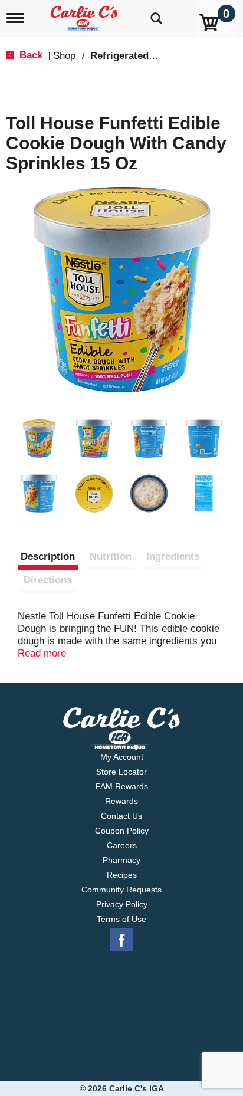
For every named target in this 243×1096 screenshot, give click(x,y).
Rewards (121, 801)
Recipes (122, 875)
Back (29, 55)
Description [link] (48, 556)
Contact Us (121, 816)
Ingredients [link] (172, 556)
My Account (121, 757)
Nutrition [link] (111, 556)
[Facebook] (121, 940)
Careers (122, 845)
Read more (42, 653)
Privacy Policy (121, 904)
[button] (39, 438)
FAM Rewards (122, 786)
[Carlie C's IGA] (85, 14)
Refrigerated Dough (136, 55)
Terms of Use (121, 919)
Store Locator (121, 771)
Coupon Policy (122, 830)
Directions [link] (48, 580)
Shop (64, 55)
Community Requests (121, 889)
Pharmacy (121, 860)
